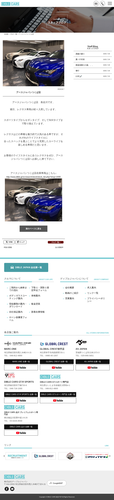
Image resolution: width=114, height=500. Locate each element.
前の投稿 (8, 247)
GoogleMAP (58, 483)
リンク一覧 (92, 293)
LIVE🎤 (79, 76)
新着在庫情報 (38, 312)
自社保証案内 (16, 312)
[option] (17, 456)
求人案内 (91, 287)
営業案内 (69, 298)
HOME (6, 34)
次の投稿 (58, 247)
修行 (77, 71)
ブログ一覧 (13, 34)
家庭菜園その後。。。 (85, 65)
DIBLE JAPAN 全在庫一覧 (28, 267)
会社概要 (69, 287)
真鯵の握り (80, 54)
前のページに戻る (33, 229)
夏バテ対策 (80, 59)
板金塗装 (35, 304)
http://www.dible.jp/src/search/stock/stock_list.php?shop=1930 (33, 177)
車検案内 (35, 295)
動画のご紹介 (72, 293)
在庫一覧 (21, 362)
